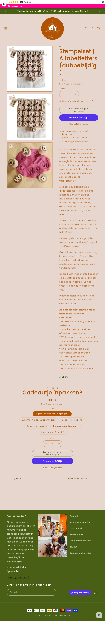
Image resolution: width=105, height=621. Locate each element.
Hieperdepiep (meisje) (52, 432)
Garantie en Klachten (81, 553)
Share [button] (65, 377)
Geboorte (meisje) (37, 426)
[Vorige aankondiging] (5, 11)
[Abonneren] (53, 592)
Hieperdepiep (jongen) (65, 426)
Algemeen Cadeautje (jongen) (52, 413)
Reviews (74, 546)
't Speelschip (47, 615)
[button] (6, 29)
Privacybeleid (76, 528)
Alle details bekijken (78, 478)
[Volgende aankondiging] (100, 11)
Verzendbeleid (77, 534)
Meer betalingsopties (78, 124)
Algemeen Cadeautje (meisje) (38, 420)
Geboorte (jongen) (72, 420)
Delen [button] (19, 478)
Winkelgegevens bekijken (75, 141)
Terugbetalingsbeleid (80, 540)
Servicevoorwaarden (80, 522)
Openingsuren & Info (18, 577)
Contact (74, 516)
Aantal (62, 88)
